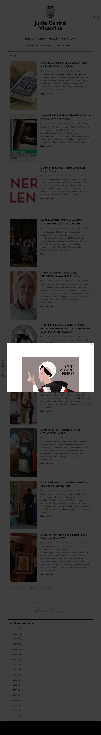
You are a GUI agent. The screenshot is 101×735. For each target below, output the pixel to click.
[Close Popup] (92, 344)
